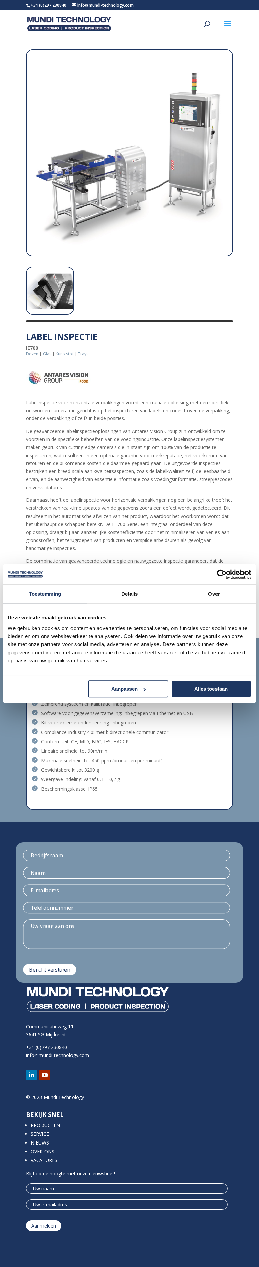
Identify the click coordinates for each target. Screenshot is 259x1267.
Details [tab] (129, 594)
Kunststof (65, 354)
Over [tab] (214, 594)
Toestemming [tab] (45, 594)
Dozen (32, 354)
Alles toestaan (211, 689)
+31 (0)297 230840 (48, 5)
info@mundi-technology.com (57, 1055)
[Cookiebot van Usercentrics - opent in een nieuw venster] (221, 574)
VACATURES (44, 1160)
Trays (83, 354)
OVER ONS (42, 1151)
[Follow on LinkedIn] (31, 1075)
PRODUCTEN (45, 1125)
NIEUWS (40, 1142)
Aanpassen (124, 689)
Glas (47, 354)
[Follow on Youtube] (44, 1075)
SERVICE (40, 1134)
